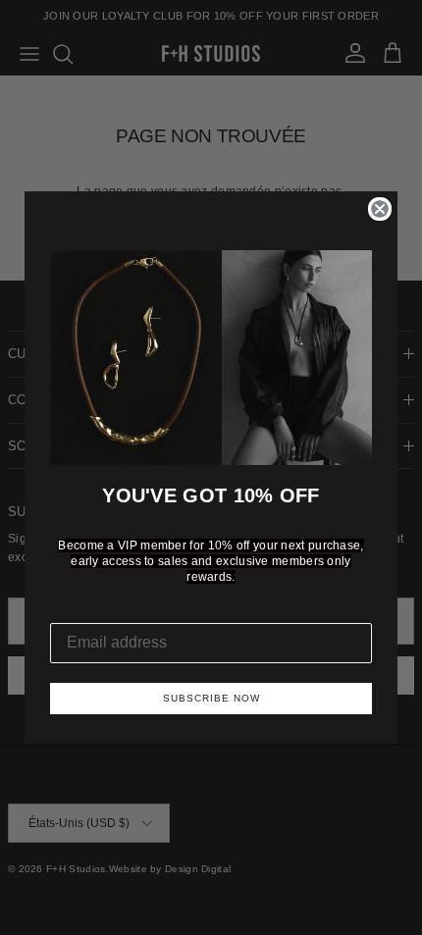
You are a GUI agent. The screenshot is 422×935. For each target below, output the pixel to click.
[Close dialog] (380, 209)
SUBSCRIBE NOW (211, 698)
